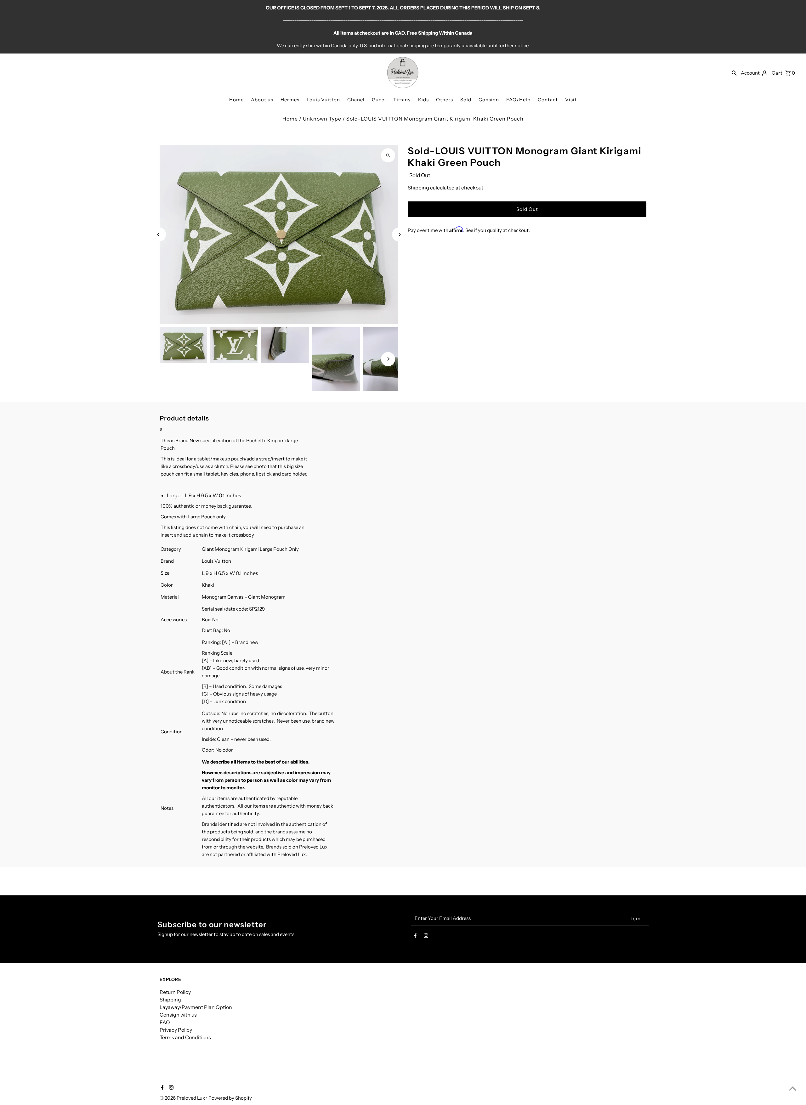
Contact (548, 100)
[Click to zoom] (388, 155)
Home (236, 100)
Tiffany (402, 100)
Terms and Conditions (185, 1037)
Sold (465, 100)
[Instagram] (426, 937)
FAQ (165, 1022)
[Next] (399, 235)
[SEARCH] (734, 72)
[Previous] (159, 235)
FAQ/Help (518, 100)
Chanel (356, 100)
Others (444, 100)
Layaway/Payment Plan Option (196, 1007)
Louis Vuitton (323, 100)
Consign (489, 100)
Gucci (379, 100)
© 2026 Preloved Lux (183, 1098)
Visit (571, 100)
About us (262, 100)
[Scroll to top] (793, 1088)
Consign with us (178, 1015)
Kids (423, 100)
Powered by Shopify (230, 1098)
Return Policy (175, 992)
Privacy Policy (176, 1030)
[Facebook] (415, 937)
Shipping (418, 187)
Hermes (290, 100)
